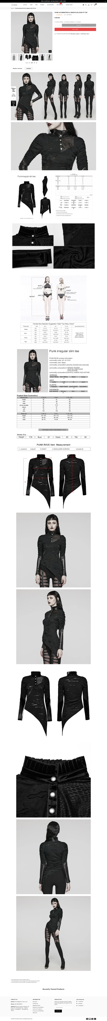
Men (36, 4)
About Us (35, 1001)
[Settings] (88, 5)
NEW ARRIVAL (60, 4)
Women (42, 4)
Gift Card (35, 1012)
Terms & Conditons (37, 1009)
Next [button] (51, 32)
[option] (31, 32)
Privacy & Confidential (38, 1011)
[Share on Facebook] (30, 63)
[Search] (86, 5)
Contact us (35, 1003)
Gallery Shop (69, 4)
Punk (31, 4)
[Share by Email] (36, 63)
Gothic (25, 4)
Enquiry (79, 22)
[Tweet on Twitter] (32, 63)
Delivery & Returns (70, 22)
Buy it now (75, 29)
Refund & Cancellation (38, 1007)
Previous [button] (12, 32)
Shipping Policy (36, 1005)
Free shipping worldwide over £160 (53, 1)
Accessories (50, 4)
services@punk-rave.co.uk (20, 1001)
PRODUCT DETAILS (17, 68)
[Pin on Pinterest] (34, 63)
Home (12, 8)
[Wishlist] (91, 5)
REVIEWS (28, 68)
